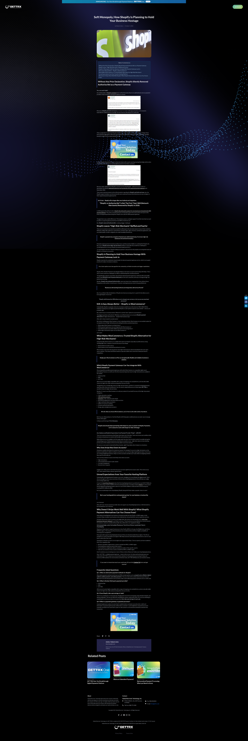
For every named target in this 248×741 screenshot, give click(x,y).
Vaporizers (100, 398)
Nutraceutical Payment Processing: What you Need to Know (148, 682)
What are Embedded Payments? (123, 679)
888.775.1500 (132, 705)
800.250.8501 (152, 701)
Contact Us (137, 562)
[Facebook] (106, 636)
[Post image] (98, 670)
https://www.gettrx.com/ (110, 644)
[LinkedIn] (109, 636)
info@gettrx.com (155, 703)
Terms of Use (129, 733)
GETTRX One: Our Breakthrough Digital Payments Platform (97, 682)
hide (129, 62)
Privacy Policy (118, 733)
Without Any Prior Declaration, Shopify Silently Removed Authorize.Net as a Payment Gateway (122, 65)
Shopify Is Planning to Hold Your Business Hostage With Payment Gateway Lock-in (119, 69)
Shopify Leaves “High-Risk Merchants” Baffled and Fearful (113, 67)
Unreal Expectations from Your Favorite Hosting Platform (113, 74)
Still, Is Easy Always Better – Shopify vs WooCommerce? (113, 70)
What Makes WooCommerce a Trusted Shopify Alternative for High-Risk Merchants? (120, 72)
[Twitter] (102, 636)
